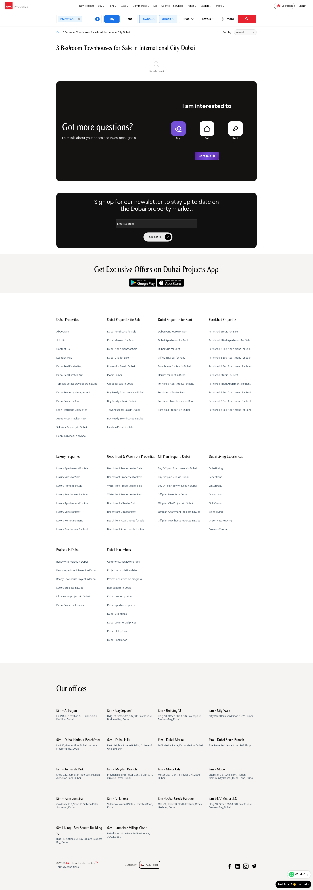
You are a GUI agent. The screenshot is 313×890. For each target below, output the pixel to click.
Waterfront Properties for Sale (124, 485)
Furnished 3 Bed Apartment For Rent (230, 401)
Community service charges (123, 561)
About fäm (62, 331)
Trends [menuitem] (190, 5)
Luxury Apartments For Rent (72, 503)
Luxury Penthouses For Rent (72, 529)
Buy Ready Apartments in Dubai (125, 392)
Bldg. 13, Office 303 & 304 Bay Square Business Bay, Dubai (179, 715)
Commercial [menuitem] (140, 5)
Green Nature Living (220, 520)
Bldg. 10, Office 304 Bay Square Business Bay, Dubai (79, 835)
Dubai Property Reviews (70, 605)
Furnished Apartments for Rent (176, 383)
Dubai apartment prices (121, 605)
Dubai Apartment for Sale (122, 349)
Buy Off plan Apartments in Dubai (177, 468)
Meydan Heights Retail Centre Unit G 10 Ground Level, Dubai (130, 774)
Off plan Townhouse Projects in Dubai (179, 520)
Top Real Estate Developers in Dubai (77, 383)
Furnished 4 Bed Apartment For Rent (230, 409)
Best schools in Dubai (119, 587)
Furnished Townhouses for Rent (176, 401)
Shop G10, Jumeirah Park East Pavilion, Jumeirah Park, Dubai (78, 774)
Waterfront (215, 485)
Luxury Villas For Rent (68, 511)
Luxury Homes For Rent (69, 520)
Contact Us (63, 349)
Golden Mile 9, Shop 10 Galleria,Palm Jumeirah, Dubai (77, 803)
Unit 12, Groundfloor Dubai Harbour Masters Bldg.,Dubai (78, 744)
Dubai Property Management (73, 392)
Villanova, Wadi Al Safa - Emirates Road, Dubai (130, 803)
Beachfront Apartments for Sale (125, 520)
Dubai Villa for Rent (169, 349)
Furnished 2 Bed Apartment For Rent (230, 392)
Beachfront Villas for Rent (122, 511)
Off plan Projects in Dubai (172, 494)
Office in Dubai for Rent (171, 357)
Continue (205, 156)
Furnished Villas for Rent (171, 392)
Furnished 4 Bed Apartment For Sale (230, 366)
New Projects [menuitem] (86, 5)
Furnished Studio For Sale (223, 331)
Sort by (227, 32)
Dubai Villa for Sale (118, 357)
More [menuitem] (219, 5)
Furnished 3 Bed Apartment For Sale (230, 357)
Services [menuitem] (178, 5)
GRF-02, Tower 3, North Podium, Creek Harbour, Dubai (180, 803)
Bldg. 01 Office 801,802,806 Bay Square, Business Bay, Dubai (129, 715)
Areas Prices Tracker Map (71, 418)
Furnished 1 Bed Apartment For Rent (230, 383)
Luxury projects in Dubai (70, 587)
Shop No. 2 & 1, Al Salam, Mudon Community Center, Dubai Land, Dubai (231, 774)
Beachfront (215, 477)
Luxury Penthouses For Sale (71, 494)
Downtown (215, 494)
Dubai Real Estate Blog (69, 366)
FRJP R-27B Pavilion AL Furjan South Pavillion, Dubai (76, 715)
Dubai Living (216, 468)
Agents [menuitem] (165, 5)
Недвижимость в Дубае (71, 436)
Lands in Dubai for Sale (120, 427)
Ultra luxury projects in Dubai (73, 596)
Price (186, 19)
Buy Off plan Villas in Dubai (173, 477)
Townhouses (147, 19)
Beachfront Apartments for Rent (126, 529)
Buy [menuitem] (100, 5)
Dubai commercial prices (121, 622)
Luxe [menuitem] (123, 5)
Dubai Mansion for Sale (120, 340)
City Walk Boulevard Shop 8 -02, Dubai (231, 713)
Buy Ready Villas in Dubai (121, 401)
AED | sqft (151, 864)
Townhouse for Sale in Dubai (123, 409)
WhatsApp (302, 874)
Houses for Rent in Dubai (172, 375)
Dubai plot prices (117, 631)
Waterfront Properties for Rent (125, 494)
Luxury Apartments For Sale (72, 468)
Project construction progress (124, 579)
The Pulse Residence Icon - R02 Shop (230, 742)
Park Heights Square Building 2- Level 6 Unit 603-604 (129, 744)
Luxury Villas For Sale (68, 477)
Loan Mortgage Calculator (71, 409)
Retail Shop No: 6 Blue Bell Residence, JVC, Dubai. (128, 832)
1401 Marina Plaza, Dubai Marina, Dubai (180, 742)
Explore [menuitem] (205, 5)
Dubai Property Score (68, 401)
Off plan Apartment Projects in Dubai (179, 511)
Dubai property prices (120, 596)
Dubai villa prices (117, 613)
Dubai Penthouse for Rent (172, 331)
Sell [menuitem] (155, 5)
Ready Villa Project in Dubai (72, 561)
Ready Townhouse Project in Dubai (76, 579)
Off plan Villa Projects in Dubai (175, 503)
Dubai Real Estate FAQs (69, 375)
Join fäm (61, 340)
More (230, 19)
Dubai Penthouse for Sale (121, 331)
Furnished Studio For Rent (223, 375)
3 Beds (166, 19)
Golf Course (215, 503)
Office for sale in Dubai (120, 383)
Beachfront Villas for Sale (121, 503)
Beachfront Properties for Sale (124, 468)
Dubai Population (117, 640)
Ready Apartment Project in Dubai (76, 570)
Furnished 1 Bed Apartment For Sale (229, 340)
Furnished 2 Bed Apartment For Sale (230, 349)
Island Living (216, 511)
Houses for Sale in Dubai (121, 366)
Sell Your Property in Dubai (71, 427)
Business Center (218, 529)
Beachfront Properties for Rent (125, 477)
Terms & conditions (67, 867)
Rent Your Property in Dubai (174, 409)
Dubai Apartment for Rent (173, 340)
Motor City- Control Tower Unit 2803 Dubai (179, 774)
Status (206, 19)
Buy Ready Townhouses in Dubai (125, 418)
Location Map (64, 357)
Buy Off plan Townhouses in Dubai (177, 485)
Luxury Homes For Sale (69, 485)
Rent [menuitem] (111, 5)
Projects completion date (122, 570)
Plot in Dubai (114, 375)
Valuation (287, 5)
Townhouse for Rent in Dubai (174, 366)
